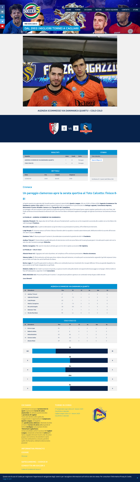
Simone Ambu (32, 337)
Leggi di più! (7, 479)
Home (69, 10)
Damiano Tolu (32, 309)
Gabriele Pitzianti (33, 297)
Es (107, 290)
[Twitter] (2, 21)
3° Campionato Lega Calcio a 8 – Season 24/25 (69, 409)
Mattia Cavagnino (33, 303)
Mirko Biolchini (32, 334)
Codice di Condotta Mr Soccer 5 (31, 469)
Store (135, 10)
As (89, 290)
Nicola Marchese (33, 313)
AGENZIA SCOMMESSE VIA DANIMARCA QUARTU (39, 160)
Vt (73, 290)
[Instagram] (2, 12)
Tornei (77, 10)
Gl (81, 290)
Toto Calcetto (96, 156)
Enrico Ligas (31, 328)
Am (98, 290)
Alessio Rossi (31, 340)
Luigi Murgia (31, 300)
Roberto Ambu (32, 331)
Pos (63, 290)
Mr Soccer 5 (31, 24)
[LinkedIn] (2, 16)
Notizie (99, 10)
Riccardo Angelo (33, 306)
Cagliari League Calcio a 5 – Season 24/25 (67, 413)
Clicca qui (24, 456)
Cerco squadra (111, 10)
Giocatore (31, 290)
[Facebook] (2, 7)
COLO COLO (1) (29, 163)
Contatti (125, 10)
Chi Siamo (88, 10)
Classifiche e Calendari (62, 411)
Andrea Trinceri (32, 294)
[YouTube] (2, 26)
